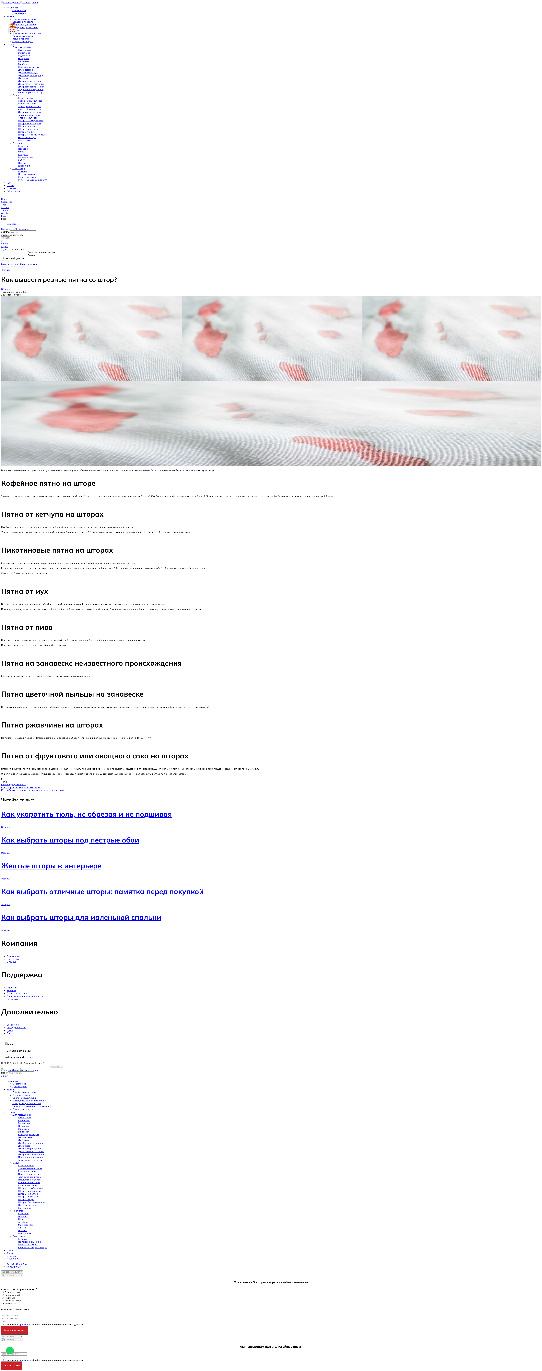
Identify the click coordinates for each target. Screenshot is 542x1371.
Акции (10, 185)
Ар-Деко (23, 154)
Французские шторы (29, 106)
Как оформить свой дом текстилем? (21, 787)
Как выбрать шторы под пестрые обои (70, 839)
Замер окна (13, 1024)
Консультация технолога (26, 33)
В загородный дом (28, 66)
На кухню (23, 58)
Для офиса (24, 78)
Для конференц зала (29, 81)
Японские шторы (27, 117)
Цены (10, 182)
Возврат (11, 990)
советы (22, 784)
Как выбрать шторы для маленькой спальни (81, 917)
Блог (9, 1033)
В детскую (24, 55)
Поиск (4, 1072)
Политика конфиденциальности (25, 996)
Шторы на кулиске (28, 129)
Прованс (23, 148)
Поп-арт (22, 162)
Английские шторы (29, 114)
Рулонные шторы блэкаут (32, 179)
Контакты (14, 191)
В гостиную (24, 50)
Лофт (21, 151)
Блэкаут (22, 171)
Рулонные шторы (28, 177)
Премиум (10, 1297)
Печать (6, 269)
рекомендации (9, 784)
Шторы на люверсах (29, 123)
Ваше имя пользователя (41, 252)
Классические (26, 98)
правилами (25, 1324)
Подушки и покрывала (30, 89)
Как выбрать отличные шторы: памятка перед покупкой (32, 790)
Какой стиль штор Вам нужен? (19, 1289)
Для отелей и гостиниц (31, 83)
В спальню (24, 52)
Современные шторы (30, 100)
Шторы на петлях (28, 126)
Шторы (11, 44)
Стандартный (12, 1292)
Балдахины (24, 140)
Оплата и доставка (17, 993)
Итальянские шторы (29, 112)
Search (5, 238)
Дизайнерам (19, 13)
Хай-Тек (22, 160)
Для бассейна (25, 69)
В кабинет (23, 64)
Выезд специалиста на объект (29, 1100)
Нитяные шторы (27, 137)
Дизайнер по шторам (24, 18)
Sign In (5, 261)
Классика (23, 146)
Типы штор (18, 168)
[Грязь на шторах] (271, 338)
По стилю (17, 143)
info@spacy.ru (14, 1266)
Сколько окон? (10, 1303)
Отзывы (11, 188)
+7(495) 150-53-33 (17, 1263)
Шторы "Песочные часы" (31, 134)
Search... (5, 231)
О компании (19, 10)
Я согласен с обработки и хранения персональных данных (44, 1324)
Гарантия (12, 987)
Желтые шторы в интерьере (51, 865)
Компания (12, 7)
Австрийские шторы (29, 109)
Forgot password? (29, 264)
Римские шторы (27, 103)
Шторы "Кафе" (26, 131)
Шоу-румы (13, 959)
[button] (271, 216)
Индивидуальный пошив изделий (22, 37)
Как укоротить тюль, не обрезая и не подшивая (86, 814)
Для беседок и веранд (30, 75)
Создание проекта (22, 21)
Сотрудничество (16, 1027)
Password (33, 255)
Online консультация (24, 24)
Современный (12, 1295)
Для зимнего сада (28, 72)
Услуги (11, 16)
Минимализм (25, 157)
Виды (15, 95)
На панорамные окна (29, 174)
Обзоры (5, 289)
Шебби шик (24, 165)
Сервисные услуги (22, 41)
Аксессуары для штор (30, 92)
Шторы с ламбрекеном (30, 120)
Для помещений (21, 47)
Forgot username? (10, 264)
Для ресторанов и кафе (31, 86)
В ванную (23, 61)
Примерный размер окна (15, 1309)
